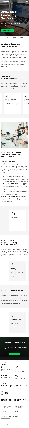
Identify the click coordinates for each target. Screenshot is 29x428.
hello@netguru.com (5, 411)
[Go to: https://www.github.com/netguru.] (18, 411)
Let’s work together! (7, 30)
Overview (6, 37)
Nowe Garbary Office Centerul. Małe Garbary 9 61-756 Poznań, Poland (6, 407)
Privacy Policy (5, 424)
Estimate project (14, 353)
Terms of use (15, 424)
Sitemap (24, 424)
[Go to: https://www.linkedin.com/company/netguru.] (20, 411)
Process (14, 37)
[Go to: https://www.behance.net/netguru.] (15, 411)
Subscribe (5, 419)
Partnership (22, 37)
